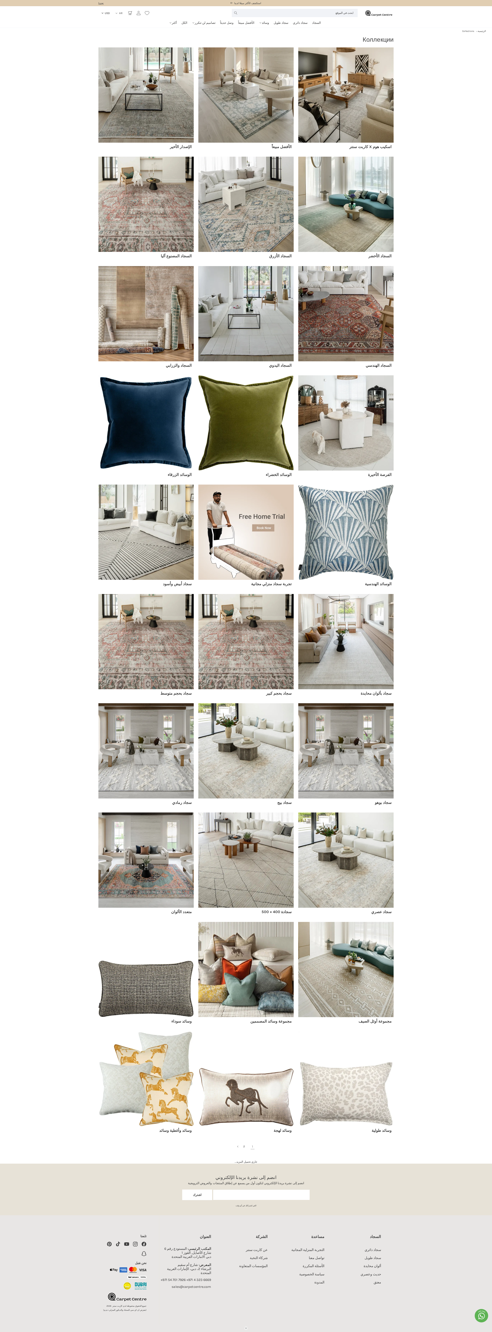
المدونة (319, 1282)
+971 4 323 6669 (198, 1280)
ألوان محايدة (372, 1266)
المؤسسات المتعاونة (253, 1266)
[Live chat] (481, 1315)
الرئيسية (482, 31)
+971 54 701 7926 (173, 1280)
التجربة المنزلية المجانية (307, 1250)
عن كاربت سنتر (257, 1250)
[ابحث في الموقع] (235, 13)
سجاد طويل (373, 1258)
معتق (377, 1282)
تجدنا (101, 3)
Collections (468, 31)
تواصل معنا (316, 1258)
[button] (264, 21)
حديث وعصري (371, 1274)
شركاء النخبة (259, 1258)
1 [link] (252, 1146)
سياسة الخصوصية (311, 1274)
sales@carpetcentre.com (191, 1287)
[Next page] (237, 1146)
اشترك (197, 1195)
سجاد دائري (373, 1250)
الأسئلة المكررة (313, 1266)
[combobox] (294, 13)
